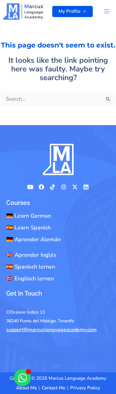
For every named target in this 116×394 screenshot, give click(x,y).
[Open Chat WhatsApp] (22, 377)
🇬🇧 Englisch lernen (30, 278)
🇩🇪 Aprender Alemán (33, 239)
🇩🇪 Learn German (28, 216)
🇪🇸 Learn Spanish (28, 227)
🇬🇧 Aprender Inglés (31, 255)
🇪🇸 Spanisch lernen (30, 266)
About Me (26, 388)
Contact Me (53, 388)
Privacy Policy (85, 388)
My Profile (69, 11)
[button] (107, 12)
